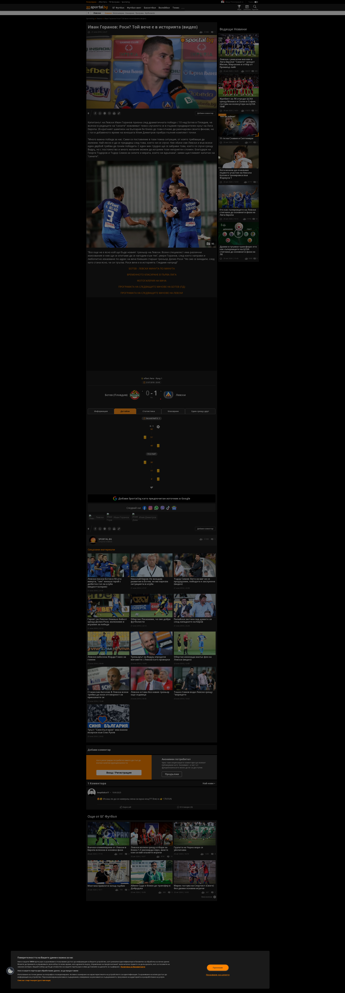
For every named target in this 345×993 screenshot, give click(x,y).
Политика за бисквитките (133, 967)
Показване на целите (218, 974)
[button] (10, 971)
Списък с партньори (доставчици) (34, 980)
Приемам (218, 967)
